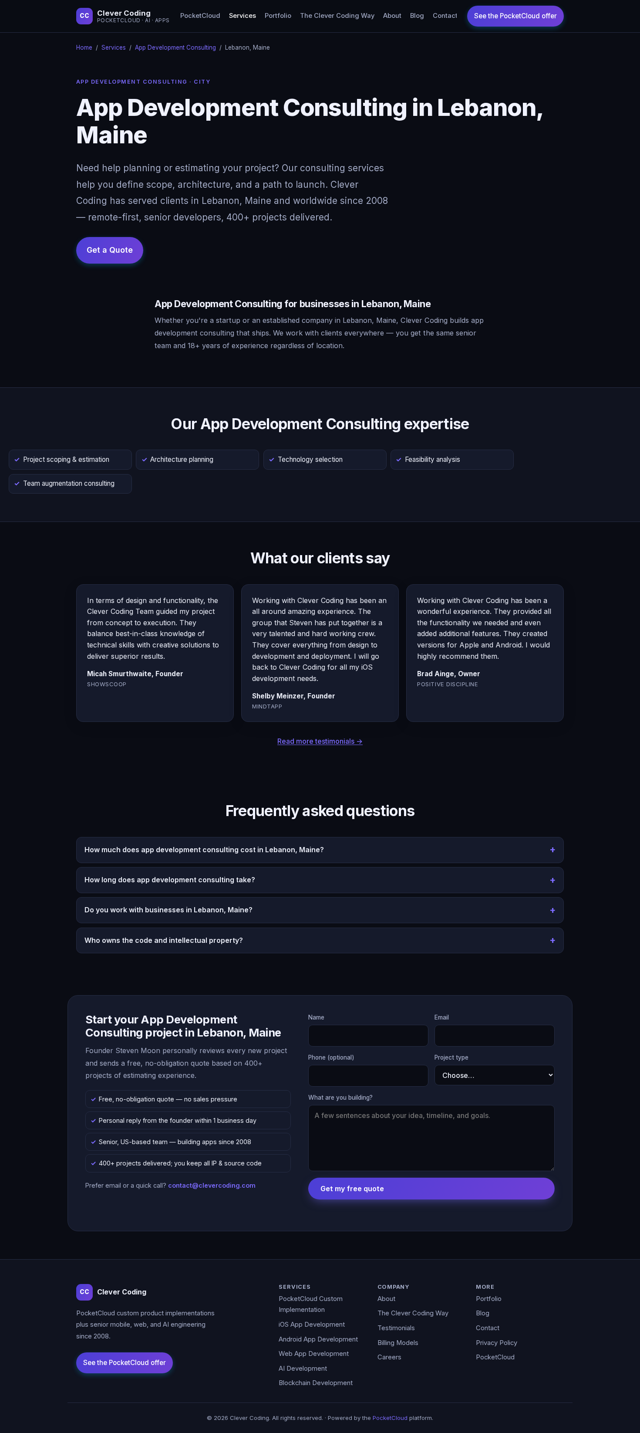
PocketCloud (200, 16)
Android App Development (318, 1339)
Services (242, 16)
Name (316, 1017)
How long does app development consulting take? (169, 879)
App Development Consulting (175, 47)
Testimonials (396, 1328)
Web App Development (314, 1354)
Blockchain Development (316, 1383)
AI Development (303, 1368)
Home (84, 47)
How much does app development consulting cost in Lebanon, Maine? (204, 849)
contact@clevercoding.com (212, 1185)
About (392, 16)
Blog (417, 16)
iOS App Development (312, 1324)
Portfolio (278, 16)
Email (442, 1017)
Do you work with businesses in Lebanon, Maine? (168, 909)
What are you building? (340, 1097)
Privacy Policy (496, 1343)
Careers (389, 1357)
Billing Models (397, 1343)
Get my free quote (352, 1188)
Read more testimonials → (320, 741)
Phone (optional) (331, 1057)
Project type (451, 1057)
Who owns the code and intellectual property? (163, 940)
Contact (445, 16)
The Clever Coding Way (337, 16)
